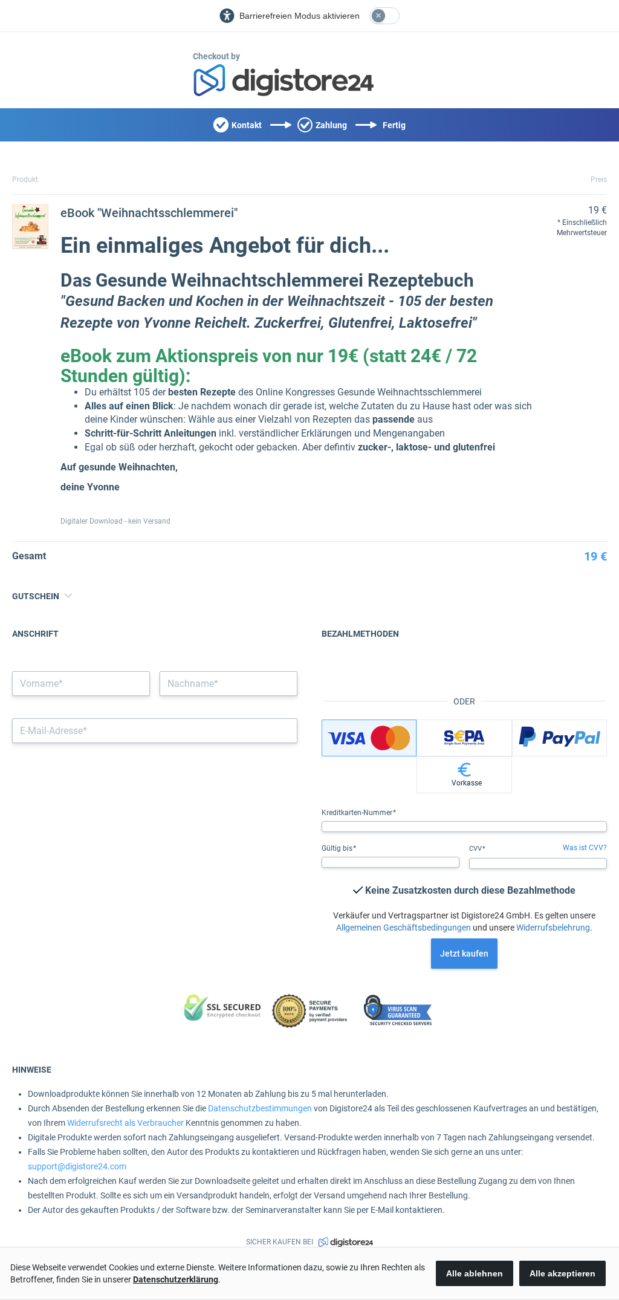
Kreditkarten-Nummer (358, 812)
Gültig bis (338, 848)
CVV (476, 849)
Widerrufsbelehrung (553, 927)
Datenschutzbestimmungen (260, 1108)
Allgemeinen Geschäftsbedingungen (403, 927)
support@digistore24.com (77, 1166)
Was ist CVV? (585, 847)
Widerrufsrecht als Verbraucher (125, 1123)
